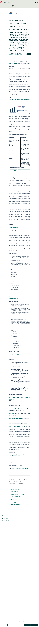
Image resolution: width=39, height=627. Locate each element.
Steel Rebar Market (14, 488)
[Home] (5, 2)
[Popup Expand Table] (29, 165)
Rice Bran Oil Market (14, 502)
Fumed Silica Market (12, 479)
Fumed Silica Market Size (17, 481)
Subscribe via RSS (5, 518)
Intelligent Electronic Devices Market (17, 494)
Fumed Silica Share (20, 483)
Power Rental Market (14, 491)
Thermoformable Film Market (16, 496)
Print (2, 515)
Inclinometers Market (14, 501)
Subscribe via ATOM (5, 520)
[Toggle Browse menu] (35, 5)
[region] (19, 622)
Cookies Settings (4, 624)
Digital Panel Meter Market (15, 504)
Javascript (4, 521)
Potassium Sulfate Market (15, 489)
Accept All (27, 624)
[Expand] (29, 113)
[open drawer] (38, 2)
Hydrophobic (24, 479)
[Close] (37, 620)
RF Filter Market (14, 497)
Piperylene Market (14, 499)
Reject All (34, 624)
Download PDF (4, 517)
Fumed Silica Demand (12, 483)
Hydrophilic (10, 481)
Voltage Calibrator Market (15, 492)
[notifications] (35, 2)
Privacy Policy (3, 622)
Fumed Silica (18, 479)
